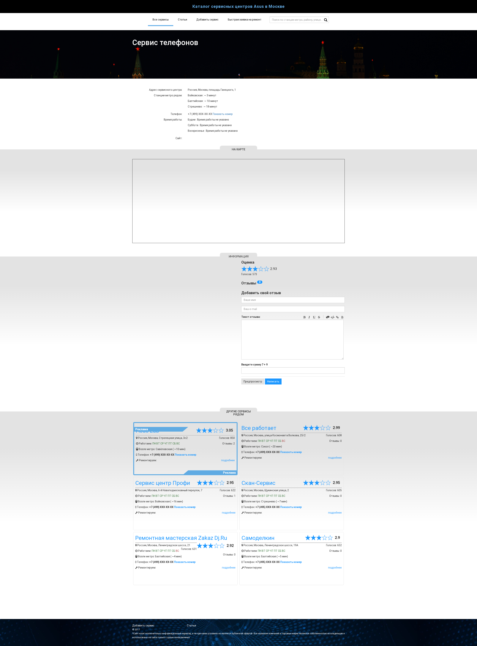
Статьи (182, 19)
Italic (309, 317)
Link (337, 317)
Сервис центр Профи (162, 483)
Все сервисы (161, 19)
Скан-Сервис (258, 483)
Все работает (258, 428)
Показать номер (223, 114)
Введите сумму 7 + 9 (254, 364)
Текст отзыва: (250, 316)
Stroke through (319, 317)
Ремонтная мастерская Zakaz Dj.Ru (181, 538)
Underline (314, 317)
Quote (328, 317)
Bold (304, 317)
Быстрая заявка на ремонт (244, 19)
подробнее (228, 460)
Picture (342, 317)
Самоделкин (257, 538)
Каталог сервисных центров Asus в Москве (238, 6)
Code (332, 317)
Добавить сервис (207, 19)
